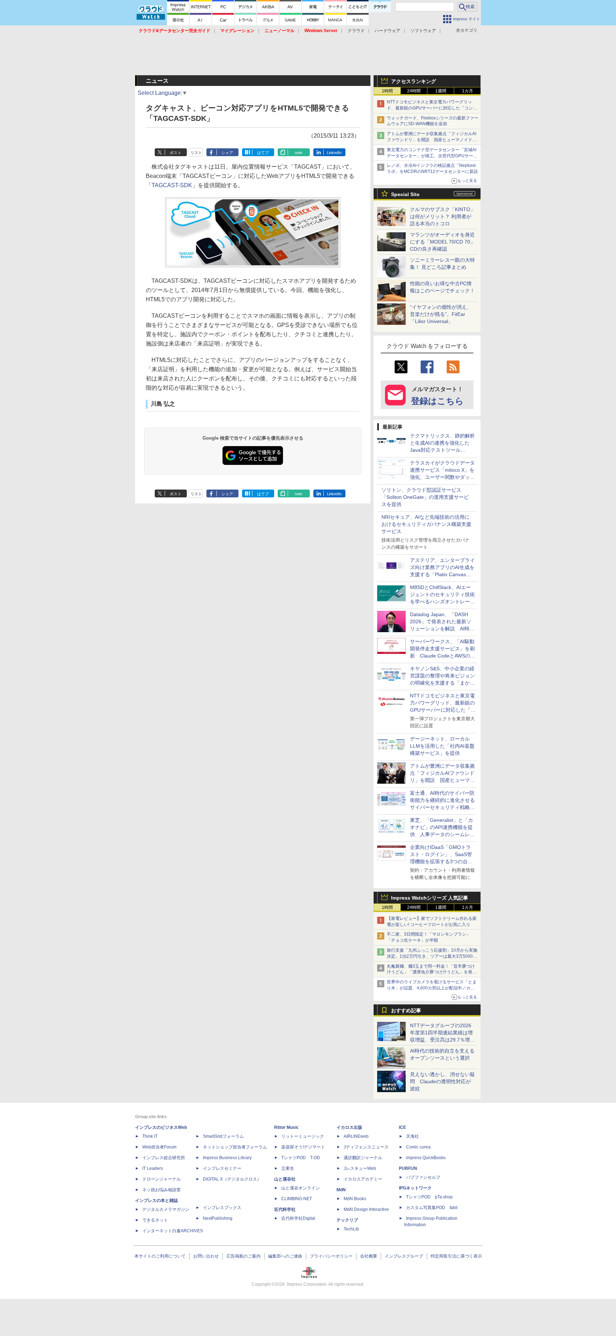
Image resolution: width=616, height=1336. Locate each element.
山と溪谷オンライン (300, 1188)
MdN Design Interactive (366, 1209)
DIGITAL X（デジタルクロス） (232, 1179)
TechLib (351, 1229)
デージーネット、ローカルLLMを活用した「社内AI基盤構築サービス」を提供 (442, 746)
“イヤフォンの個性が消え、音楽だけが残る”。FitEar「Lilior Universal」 (441, 314)
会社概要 (368, 1256)
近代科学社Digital (298, 1218)
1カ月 (467, 90)
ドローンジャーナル (161, 1179)
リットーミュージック (302, 1136)
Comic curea (418, 1147)
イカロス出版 (349, 1127)
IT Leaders (152, 1168)
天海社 (412, 1136)
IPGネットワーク (415, 1188)
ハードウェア (387, 30)
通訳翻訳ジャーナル (363, 1157)
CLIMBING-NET (296, 1198)
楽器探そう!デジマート (303, 1147)
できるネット (155, 1220)
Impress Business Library (227, 1157)
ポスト (175, 152)
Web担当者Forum (159, 1147)
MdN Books (355, 1198)
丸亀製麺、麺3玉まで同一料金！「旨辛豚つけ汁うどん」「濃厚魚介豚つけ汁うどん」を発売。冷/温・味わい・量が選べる (431, 972)
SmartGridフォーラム (223, 1136)
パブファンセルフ (423, 1177)
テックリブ (347, 1220)
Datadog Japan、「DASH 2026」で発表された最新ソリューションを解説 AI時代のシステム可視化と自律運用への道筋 (442, 628)
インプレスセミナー (222, 1168)
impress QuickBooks (426, 1157)
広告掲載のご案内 (243, 1256)
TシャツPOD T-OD (300, 1157)
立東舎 (287, 1168)
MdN (341, 1189)
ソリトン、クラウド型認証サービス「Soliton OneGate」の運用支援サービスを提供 (425, 497)
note (298, 152)
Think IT (150, 1136)
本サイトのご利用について (160, 1256)
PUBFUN (408, 1168)
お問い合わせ (206, 1256)
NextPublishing (217, 1218)
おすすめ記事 (406, 1010)
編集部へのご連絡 (285, 1256)
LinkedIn (334, 152)
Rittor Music (286, 1127)
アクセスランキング (413, 81)
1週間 (440, 90)
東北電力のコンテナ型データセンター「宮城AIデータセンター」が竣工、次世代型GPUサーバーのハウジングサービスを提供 (432, 155)
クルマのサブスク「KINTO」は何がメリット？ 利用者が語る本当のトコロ (442, 216)
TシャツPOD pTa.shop (429, 1196)
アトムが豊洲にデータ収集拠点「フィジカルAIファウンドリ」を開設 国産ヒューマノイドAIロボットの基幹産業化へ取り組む (431, 139)
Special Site (405, 194)
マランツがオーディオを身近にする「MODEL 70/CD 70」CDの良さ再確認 (442, 242)
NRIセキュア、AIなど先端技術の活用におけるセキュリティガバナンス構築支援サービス (426, 524)
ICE (402, 1127)
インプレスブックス (222, 1207)
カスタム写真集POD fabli (432, 1207)
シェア (227, 152)
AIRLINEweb (356, 1136)
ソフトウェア (423, 30)
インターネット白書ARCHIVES (172, 1230)
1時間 (387, 90)
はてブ (263, 152)
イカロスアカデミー (363, 1179)
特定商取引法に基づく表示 (456, 1256)
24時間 (414, 90)
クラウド (356, 30)
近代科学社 (285, 1209)
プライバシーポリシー (331, 1256)
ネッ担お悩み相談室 (161, 1189)
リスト (196, 152)
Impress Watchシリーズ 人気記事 (429, 898)
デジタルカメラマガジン (165, 1209)
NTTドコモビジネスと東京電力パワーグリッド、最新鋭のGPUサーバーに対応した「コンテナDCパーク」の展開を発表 (432, 108)
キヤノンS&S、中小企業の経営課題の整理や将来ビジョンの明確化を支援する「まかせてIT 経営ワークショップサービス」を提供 (442, 683)
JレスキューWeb (360, 1168)
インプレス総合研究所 (163, 1157)
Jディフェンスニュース (366, 1147)
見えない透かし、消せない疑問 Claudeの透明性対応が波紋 (442, 1081)
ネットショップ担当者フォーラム (235, 1147)
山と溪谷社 (285, 1179)
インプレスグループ (404, 1256)
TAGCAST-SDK (172, 185)
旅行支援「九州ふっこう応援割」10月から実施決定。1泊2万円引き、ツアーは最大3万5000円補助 (432, 956)
